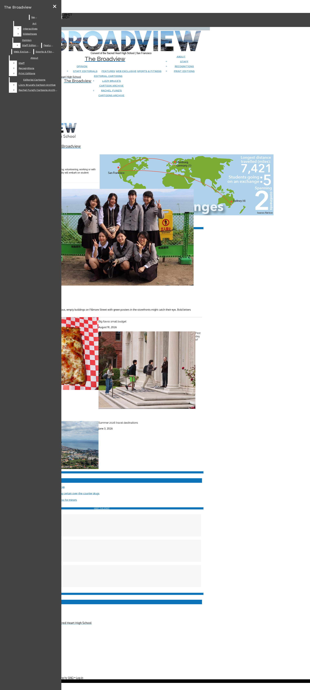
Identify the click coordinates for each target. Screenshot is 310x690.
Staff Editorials (85, 71)
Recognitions (184, 66)
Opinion (82, 66)
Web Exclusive (126, 71)
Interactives (30, 28)
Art (34, 23)
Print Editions (184, 71)
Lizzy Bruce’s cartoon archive (37, 84)
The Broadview (17, 7)
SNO (71, 677)
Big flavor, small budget (112, 321)
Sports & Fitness (149, 71)
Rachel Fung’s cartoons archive (38, 90)
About (181, 56)
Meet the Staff (101, 508)
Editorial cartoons (108, 76)
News (34, 17)
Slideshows (30, 33)
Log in (79, 677)
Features (108, 71)
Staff (184, 61)
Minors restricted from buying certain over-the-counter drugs (64, 493)
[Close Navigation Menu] (54, 6)
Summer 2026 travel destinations (118, 422)
